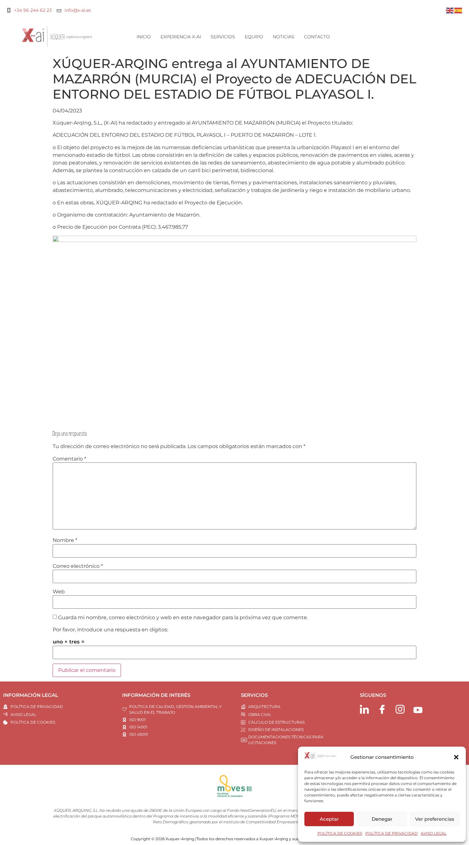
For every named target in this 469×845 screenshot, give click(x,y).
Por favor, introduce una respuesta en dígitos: (110, 629)
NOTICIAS (283, 37)
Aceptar (329, 819)
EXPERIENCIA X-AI (180, 37)
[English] (450, 10)
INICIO (144, 37)
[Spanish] (458, 10)
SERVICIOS (223, 37)
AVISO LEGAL (434, 833)
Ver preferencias (434, 819)
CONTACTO (317, 37)
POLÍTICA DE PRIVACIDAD (391, 833)
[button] (456, 757)
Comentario (69, 458)
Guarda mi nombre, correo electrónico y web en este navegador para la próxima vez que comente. (183, 617)
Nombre (65, 540)
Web (59, 591)
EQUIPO (254, 37)
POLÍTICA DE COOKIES (339, 833)
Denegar (382, 819)
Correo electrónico (78, 566)
